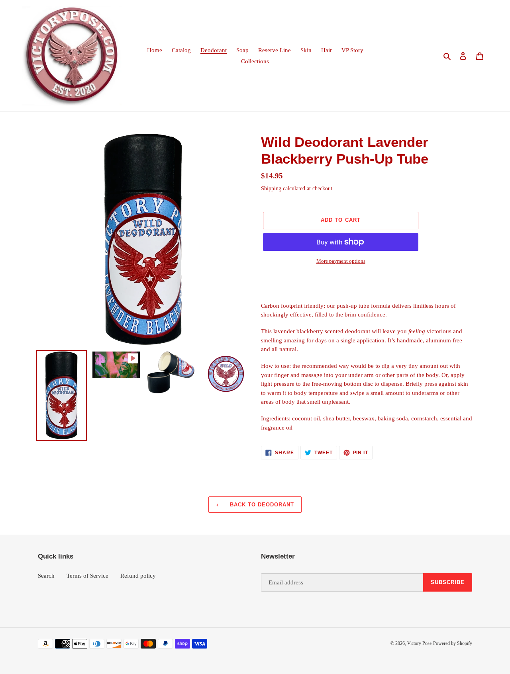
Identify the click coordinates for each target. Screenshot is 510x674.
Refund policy (138, 575)
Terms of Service (87, 575)
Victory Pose (419, 643)
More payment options (340, 261)
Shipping (271, 188)
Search (46, 575)
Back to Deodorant (261, 505)
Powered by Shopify (452, 643)
